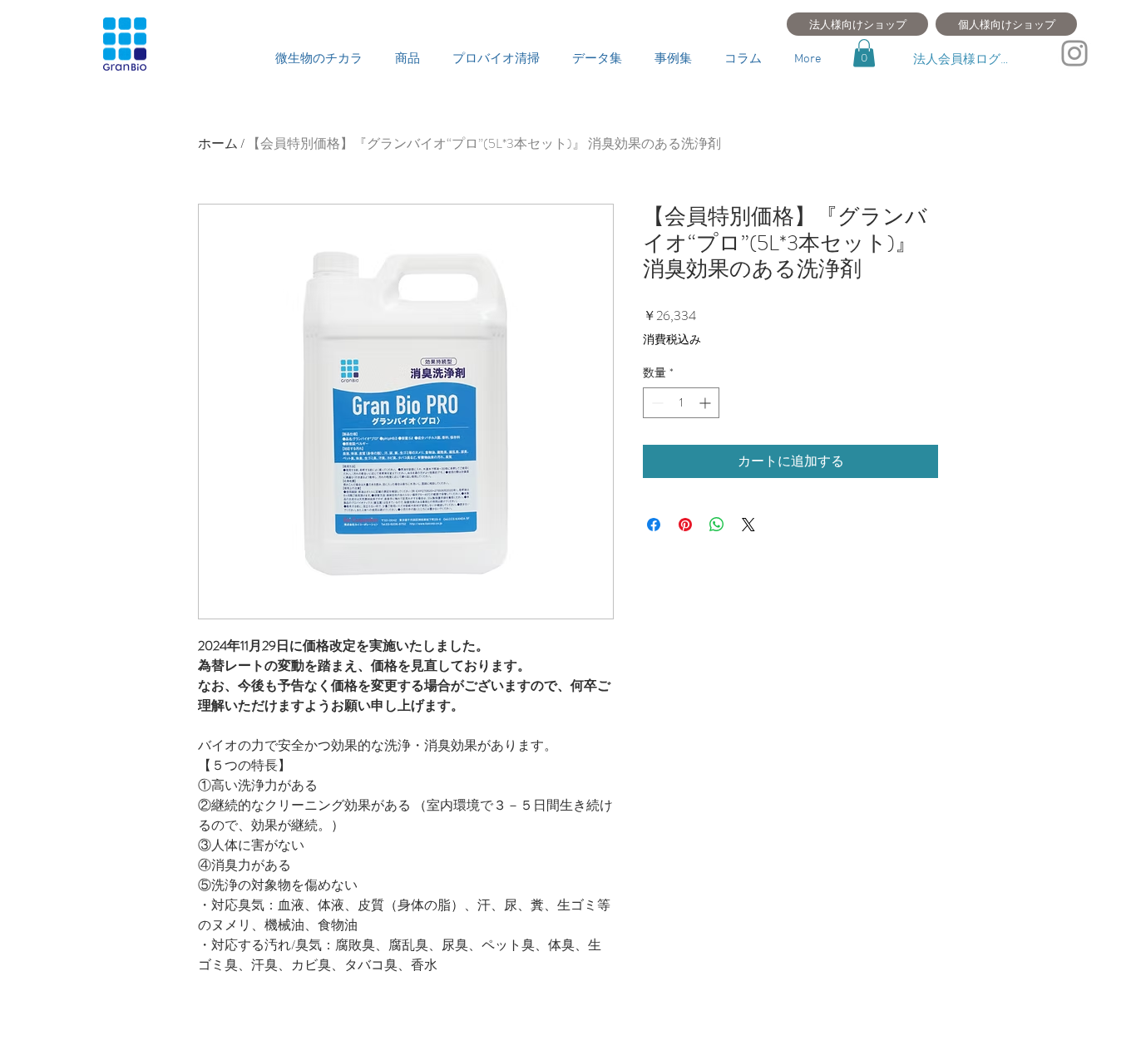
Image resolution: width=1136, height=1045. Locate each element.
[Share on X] (748, 525)
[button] (864, 53)
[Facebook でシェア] (654, 525)
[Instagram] (1074, 53)
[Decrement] (655, 402)
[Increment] (706, 402)
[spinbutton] (681, 402)
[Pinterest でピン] (685, 525)
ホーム (218, 143)
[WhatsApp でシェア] (717, 525)
